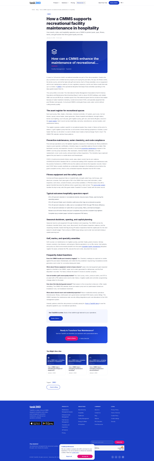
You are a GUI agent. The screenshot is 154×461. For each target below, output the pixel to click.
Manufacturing (82, 409)
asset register (53, 121)
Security (113, 421)
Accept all (85, 456)
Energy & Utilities (82, 421)
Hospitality (81, 412)
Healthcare (81, 415)
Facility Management (83, 418)
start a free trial (85, 338)
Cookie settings (115, 418)
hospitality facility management (91, 246)
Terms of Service (115, 412)
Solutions (64, 2)
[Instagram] (123, 457)
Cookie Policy (114, 415)
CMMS (49, 14)
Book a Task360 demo (92, 303)
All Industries (81, 424)
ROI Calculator (98, 421)
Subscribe (119, 442)
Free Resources (99, 424)
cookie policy (75, 452)
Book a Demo (114, 2)
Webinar (97, 418)
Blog (37, 9)
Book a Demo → (55, 318)
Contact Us (98, 412)
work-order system (99, 185)
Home (33, 9)
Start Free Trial (103, 2)
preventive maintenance (88, 148)
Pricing (73, 2)
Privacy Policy (115, 409)
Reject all (69, 456)
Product (55, 2)
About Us (97, 409)
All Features (65, 430)
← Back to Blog (53, 387)
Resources (80, 2)
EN (121, 2)
